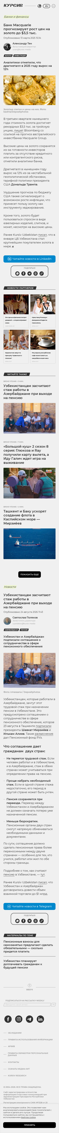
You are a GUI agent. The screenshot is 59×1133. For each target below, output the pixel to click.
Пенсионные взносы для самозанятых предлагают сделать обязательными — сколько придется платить (28, 946)
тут (43, 874)
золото (8, 56)
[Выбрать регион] (39, 6)
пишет (18, 130)
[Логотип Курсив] (13, 5)
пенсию (9, 874)
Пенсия (24, 630)
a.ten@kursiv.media (22, 49)
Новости (10, 587)
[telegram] (29, 1019)
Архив (11, 1046)
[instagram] (18, 1019)
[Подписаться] (53, 1004)
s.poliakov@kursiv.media (24, 623)
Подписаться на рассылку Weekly (24, 1001)
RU (46, 6)
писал (42, 234)
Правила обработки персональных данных (28, 1054)
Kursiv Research (17, 1076)
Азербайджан (11, 630)
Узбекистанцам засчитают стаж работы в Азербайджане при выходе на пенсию (27, 392)
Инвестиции (20, 56)
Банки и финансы (16, 16)
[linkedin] (40, 1019)
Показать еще (29, 574)
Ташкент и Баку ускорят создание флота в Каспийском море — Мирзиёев (24, 517)
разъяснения (44, 734)
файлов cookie (28, 1117)
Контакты (13, 1062)
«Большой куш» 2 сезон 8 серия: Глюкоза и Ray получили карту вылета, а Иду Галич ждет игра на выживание (26, 454)
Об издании (14, 1033)
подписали (43, 726)
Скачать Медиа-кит (19, 1069)
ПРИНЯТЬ (29, 1125)
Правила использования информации (30, 1040)
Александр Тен (22, 43)
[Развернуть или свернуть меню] (54, 6)
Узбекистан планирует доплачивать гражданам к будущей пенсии (22, 964)
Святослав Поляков (25, 617)
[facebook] (8, 1019)
